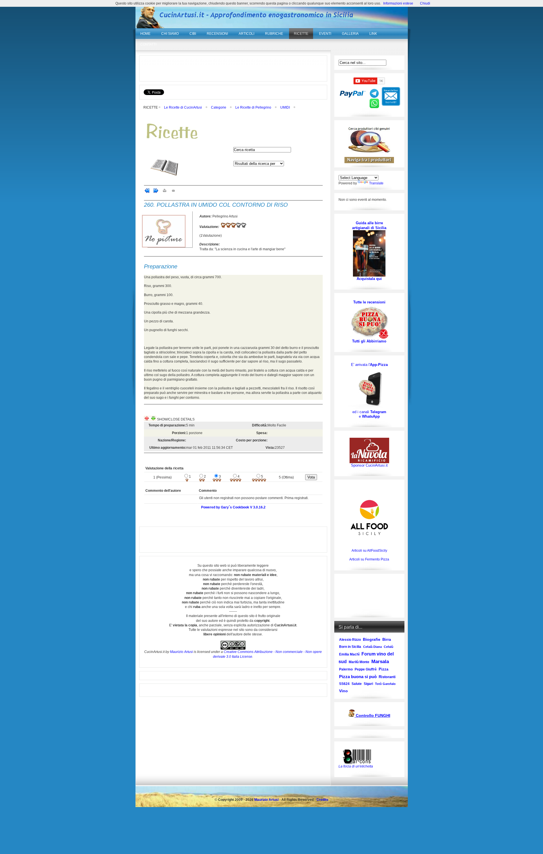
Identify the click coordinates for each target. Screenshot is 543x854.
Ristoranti (387, 677)
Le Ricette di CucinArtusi (183, 107)
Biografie (371, 639)
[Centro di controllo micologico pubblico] (351, 715)
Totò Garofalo (385, 683)
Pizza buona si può (358, 676)
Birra (386, 639)
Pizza (383, 669)
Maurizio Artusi (181, 652)
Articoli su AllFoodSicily (369, 551)
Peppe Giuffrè (366, 669)
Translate (376, 183)
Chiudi (425, 3)
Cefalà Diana (372, 646)
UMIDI (285, 107)
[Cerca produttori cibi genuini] (369, 152)
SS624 (344, 684)
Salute (357, 684)
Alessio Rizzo (350, 640)
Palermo (346, 669)
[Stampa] (164, 192)
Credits (322, 800)
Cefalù (388, 646)
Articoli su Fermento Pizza (369, 559)
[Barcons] (358, 756)
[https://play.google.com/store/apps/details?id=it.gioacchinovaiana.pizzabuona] (369, 388)
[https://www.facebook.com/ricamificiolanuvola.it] (369, 450)
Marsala (380, 661)
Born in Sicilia (350, 647)
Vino (343, 691)
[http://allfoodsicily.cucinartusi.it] (369, 517)
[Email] (173, 192)
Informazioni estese (398, 3)
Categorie (218, 107)
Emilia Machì (349, 654)
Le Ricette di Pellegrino (253, 107)
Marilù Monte (359, 662)
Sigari (368, 684)
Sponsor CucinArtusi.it (369, 465)
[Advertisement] (233, 68)
